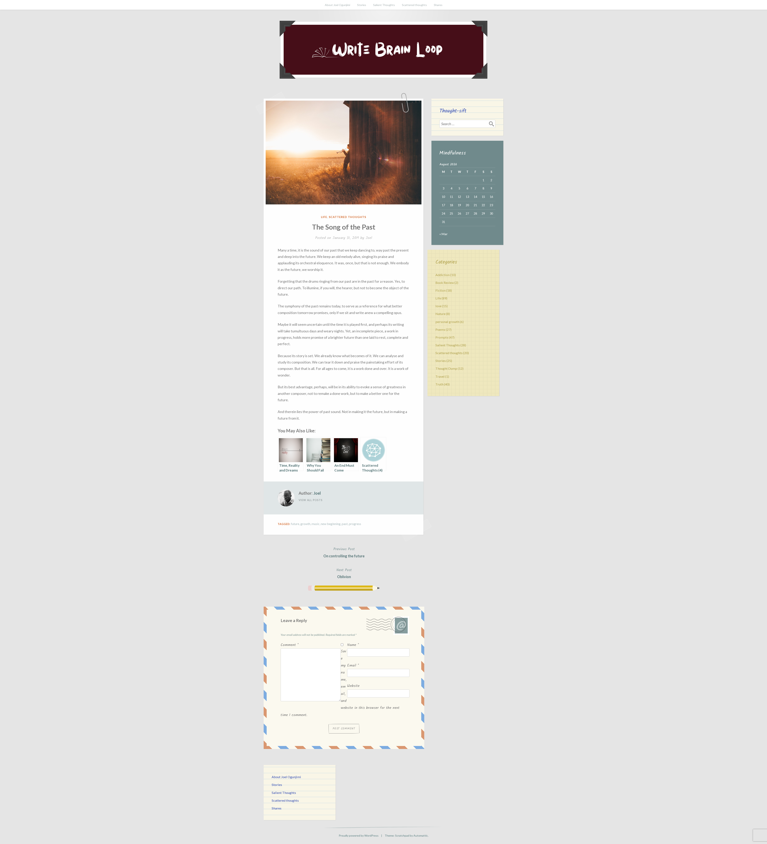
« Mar (443, 234)
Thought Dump (446, 368)
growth (305, 524)
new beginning (331, 524)
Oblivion (344, 573)
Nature (440, 314)
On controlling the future (344, 552)
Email (353, 666)
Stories (361, 5)
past (345, 524)
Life (324, 217)
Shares (438, 5)
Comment (290, 645)
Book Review (444, 282)
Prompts (441, 337)
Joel (369, 238)
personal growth (447, 322)
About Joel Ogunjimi (337, 5)
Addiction (442, 275)
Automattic (420, 835)
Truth (439, 384)
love (438, 306)
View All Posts (311, 500)
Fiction (440, 290)
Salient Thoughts (384, 5)
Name (353, 645)
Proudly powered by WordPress (359, 835)
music (316, 524)
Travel (440, 376)
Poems (440, 329)
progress (355, 524)
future (295, 524)
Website (353, 686)
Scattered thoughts (414, 5)
